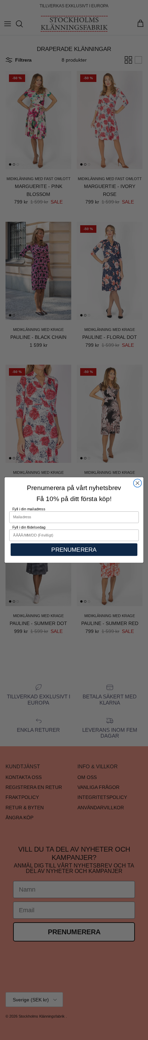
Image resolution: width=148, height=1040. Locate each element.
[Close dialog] (138, 483)
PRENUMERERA (74, 549)
